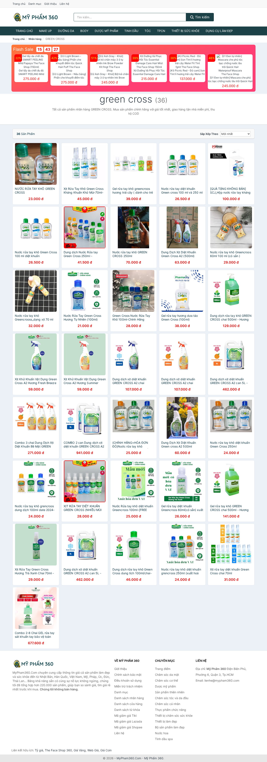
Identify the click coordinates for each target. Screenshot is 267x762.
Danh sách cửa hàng (128, 704)
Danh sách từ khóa (127, 709)
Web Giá (93, 750)
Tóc (148, 31)
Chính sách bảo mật (127, 674)
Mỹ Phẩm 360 (153, 758)
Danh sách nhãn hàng (129, 698)
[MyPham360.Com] (36, 17)
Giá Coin (106, 750)
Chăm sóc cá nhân (167, 704)
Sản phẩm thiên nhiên (169, 692)
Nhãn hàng (35, 39)
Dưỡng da (66, 31)
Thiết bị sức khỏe (185, 31)
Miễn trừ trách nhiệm (128, 686)
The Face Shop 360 (58, 750)
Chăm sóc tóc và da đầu (171, 698)
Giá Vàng (80, 750)
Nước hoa (161, 733)
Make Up (45, 31)
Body (84, 31)
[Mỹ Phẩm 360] (33, 663)
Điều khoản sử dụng (128, 680)
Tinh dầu (131, 31)
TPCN (161, 31)
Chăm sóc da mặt (167, 674)
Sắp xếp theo (209, 134)
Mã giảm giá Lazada (128, 721)
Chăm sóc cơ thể (166, 680)
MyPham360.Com (129, 758)
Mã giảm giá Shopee (128, 727)
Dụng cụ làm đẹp (219, 31)
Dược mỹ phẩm (106, 31)
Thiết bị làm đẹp (166, 721)
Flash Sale (23, 49)
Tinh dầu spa (164, 739)
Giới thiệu (50, 3)
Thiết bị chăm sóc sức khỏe (174, 715)
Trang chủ (19, 3)
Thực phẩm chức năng (170, 709)
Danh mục (34, 3)
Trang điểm (162, 669)
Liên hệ (64, 3)
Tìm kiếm (201, 17)
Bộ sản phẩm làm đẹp (170, 727)
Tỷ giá (39, 750)
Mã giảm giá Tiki (125, 715)
